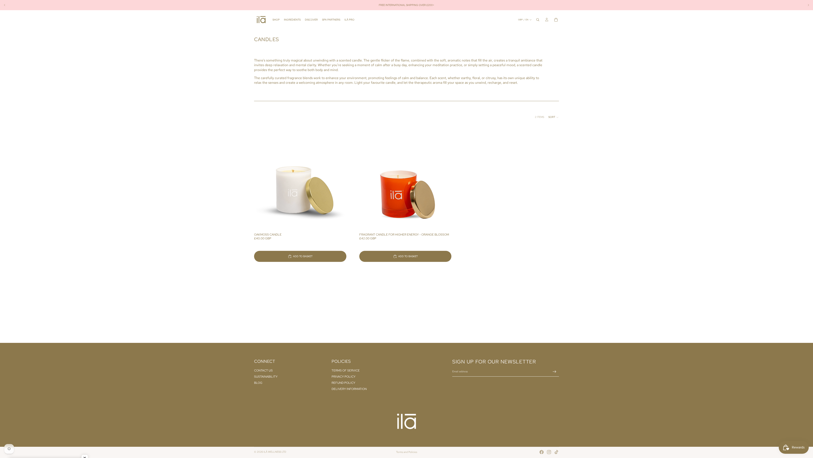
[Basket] (556, 19)
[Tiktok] (556, 452)
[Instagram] (549, 452)
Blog (258, 383)
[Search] (537, 19)
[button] (553, 117)
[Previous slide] (4, 5)
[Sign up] (554, 371)
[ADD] (340, 224)
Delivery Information (349, 389)
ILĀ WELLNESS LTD (275, 452)
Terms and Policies (406, 452)
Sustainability (266, 377)
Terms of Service (346, 371)
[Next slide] (808, 5)
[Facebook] (541, 452)
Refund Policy (343, 383)
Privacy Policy (343, 377)
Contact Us (263, 371)
